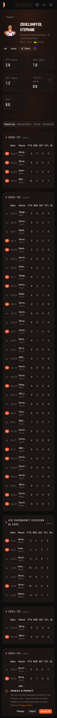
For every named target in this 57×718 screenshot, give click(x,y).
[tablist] (29, 124)
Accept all (45, 711)
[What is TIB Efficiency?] (50, 79)
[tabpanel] (28, 413)
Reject (32, 711)
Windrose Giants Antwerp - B (34, 34)
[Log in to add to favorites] (35, 48)
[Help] (37, 4)
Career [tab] (37, 124)
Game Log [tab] (9, 124)
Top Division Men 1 (29, 38)
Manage (20, 711)
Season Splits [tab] (24, 124)
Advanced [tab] (48, 124)
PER (9, 99)
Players (10, 16)
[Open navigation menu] (50, 4)
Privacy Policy (25, 705)
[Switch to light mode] (44, 5)
